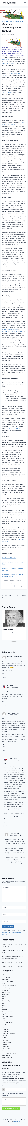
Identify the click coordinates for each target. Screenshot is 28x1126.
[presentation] (14, 618)
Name (5, 907)
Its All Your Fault (21, 594)
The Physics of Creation (9, 558)
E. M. (5, 34)
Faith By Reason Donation (11, 1108)
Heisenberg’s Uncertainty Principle (12, 331)
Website (5, 921)
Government (5, 994)
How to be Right (6, 1001)
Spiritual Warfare (6, 1031)
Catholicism (5, 979)
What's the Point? (19, 21)
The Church (5, 1040)
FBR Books (5, 990)
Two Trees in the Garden (9, 1053)
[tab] (12, 641)
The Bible (4, 1038)
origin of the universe (8, 586)
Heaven (4, 996)
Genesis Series (6, 992)
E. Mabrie (10, 686)
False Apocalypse (7, 988)
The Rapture (5, 1046)
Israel (3, 1003)
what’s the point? (7, 92)
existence (18, 580)
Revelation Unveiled (7, 1022)
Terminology (5, 1035)
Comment (6, 887)
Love (3, 1007)
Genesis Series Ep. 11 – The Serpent (12, 966)
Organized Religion (7, 1016)
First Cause (5, 59)
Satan (3, 1027)
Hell (3, 999)
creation (12, 580)
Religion (4, 1020)
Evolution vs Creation (8, 21)
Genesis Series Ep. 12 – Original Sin (12, 962)
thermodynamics (17, 79)
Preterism (4, 1018)
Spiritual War (5, 1029)
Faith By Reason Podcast (9, 985)
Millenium (4, 1009)
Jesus (3, 1005)
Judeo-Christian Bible (8, 63)
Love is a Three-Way (6, 595)
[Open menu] (25, 3)
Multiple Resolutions (7, 1012)
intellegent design (11, 583)
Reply (4, 677)
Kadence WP (17, 1121)
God (4, 583)
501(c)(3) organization (19, 1078)
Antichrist (4, 975)
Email (5, 914)
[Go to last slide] (4, 625)
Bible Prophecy (6, 977)
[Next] (24, 625)
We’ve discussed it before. (14, 428)
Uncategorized (6, 1055)
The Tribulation (6, 1048)
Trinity (3, 1051)
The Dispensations (7, 1042)
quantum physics (19, 586)
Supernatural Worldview (8, 1033)
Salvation (4, 1025)
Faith (3, 983)
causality (6, 79)
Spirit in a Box (8, 629)
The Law (4, 1044)
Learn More (5, 1082)
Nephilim (4, 1014)
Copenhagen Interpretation (10, 329)
